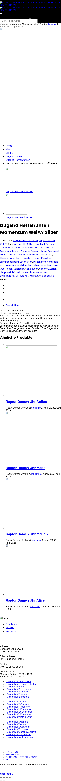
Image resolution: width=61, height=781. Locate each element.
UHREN (9, 153)
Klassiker (46, 258)
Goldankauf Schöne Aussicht (21, 732)
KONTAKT (11, 759)
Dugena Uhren (14, 156)
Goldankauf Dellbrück (17, 701)
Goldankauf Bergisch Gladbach (22, 684)
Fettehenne (19, 254)
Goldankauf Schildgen (17, 729)
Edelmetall (6, 254)
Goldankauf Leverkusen (18, 681)
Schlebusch (31, 268)
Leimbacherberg (9, 261)
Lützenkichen (40, 261)
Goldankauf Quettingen (18, 727)
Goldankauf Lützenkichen (19, 712)
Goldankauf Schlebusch (18, 689)
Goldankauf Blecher (16, 694)
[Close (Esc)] (1, 777)
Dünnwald (53, 251)
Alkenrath (19, 244)
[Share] (4, 777)
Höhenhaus (15, 258)
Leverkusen (26, 261)
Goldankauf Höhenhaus (18, 709)
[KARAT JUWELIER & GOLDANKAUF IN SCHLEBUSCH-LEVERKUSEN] (30, 5)
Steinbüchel (13, 272)
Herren (4, 258)
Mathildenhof (24, 265)
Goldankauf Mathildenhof (19, 717)
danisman (52, 24)
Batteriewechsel (35, 244)
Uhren (24, 272)
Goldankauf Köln (15, 686)
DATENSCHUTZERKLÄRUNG (21, 757)
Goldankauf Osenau (16, 724)
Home (9, 145)
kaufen (36, 258)
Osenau (56, 265)
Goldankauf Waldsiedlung (19, 737)
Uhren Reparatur (38, 272)
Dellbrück (48, 247)
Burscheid (27, 247)
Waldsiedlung (46, 276)
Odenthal (38, 265)
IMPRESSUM (13, 754)
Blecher (16, 247)
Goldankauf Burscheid (17, 697)
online (47, 265)
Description (12, 305)
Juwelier (26, 258)
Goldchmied (45, 254)
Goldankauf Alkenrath (17, 692)
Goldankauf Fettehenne (18, 707)
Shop (8, 149)
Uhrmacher (21, 276)
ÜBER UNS (12, 752)
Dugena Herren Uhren (18, 160)
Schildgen (19, 268)
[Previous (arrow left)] (1, 780)
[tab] (33, 305)
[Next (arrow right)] (4, 780)
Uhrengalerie (7, 276)
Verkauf (33, 276)
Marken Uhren (8, 265)
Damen (38, 247)
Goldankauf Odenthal (17, 722)
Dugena (25, 251)
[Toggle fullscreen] (7, 777)
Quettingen (6, 268)
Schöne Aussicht (48, 268)
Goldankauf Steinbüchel (18, 734)
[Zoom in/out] (10, 777)
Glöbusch (32, 254)
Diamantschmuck (10, 251)
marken (53, 261)
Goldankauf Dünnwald (17, 704)
